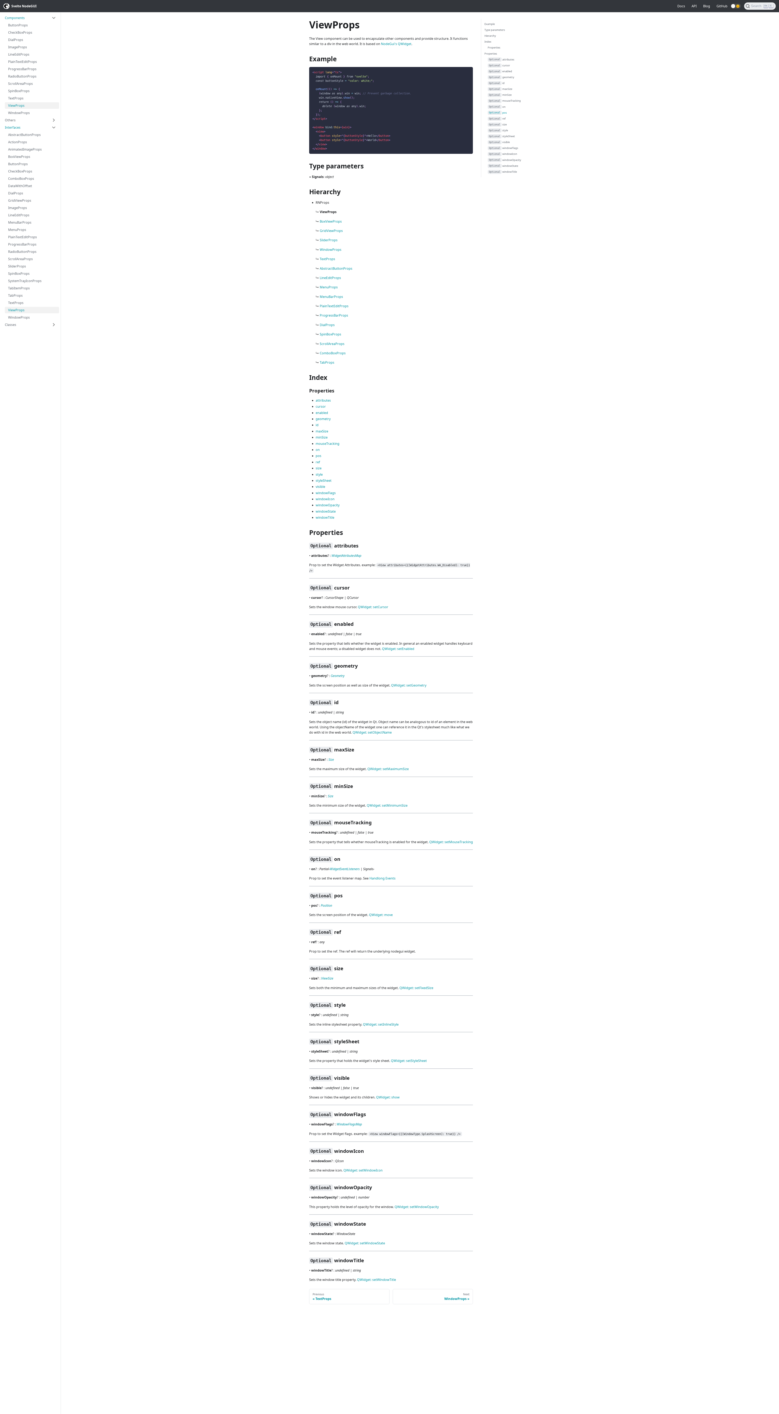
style (319, 474)
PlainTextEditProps (22, 61)
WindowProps (19, 113)
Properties (494, 47)
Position (326, 905)
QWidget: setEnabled (398, 649)
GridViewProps (19, 200)
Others (10, 120)
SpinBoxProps (19, 91)
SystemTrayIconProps (25, 281)
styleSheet (323, 480)
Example (489, 24)
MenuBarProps (19, 222)
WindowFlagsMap (349, 1124)
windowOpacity (328, 505)
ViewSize (327, 978)
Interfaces (12, 127)
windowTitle (325, 517)
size (319, 468)
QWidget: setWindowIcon (363, 1170)
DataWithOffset (20, 186)
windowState (326, 511)
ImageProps (17, 47)
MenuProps (17, 229)
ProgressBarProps (22, 69)
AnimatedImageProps (25, 149)
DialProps (15, 40)
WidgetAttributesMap (346, 555)
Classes (10, 324)
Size (331, 759)
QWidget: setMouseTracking (451, 842)
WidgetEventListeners (345, 869)
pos (318, 456)
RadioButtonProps (22, 76)
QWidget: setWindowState (365, 1243)
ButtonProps (18, 25)
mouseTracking (327, 443)
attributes (323, 400)
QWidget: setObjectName (372, 732)
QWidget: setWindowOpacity (417, 1207)
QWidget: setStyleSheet (409, 1060)
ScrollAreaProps (20, 83)
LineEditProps (18, 54)
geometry (323, 419)
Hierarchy (490, 36)
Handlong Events (382, 878)
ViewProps (16, 105)
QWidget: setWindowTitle (376, 1279)
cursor (321, 406)
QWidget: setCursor (373, 607)
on (318, 449)
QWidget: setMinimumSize (387, 805)
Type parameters (494, 30)
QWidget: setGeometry (408, 685)
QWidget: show (388, 1097)
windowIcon (325, 499)
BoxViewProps (19, 156)
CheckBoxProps (20, 32)
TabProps (15, 295)
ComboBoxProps (21, 178)
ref (318, 462)
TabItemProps (19, 288)
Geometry (337, 676)
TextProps (16, 98)
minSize (322, 437)
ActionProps (17, 142)
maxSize (322, 431)
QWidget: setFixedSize (416, 988)
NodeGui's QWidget (396, 44)
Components (15, 18)
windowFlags (326, 493)
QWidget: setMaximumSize (388, 769)
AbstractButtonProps (24, 135)
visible (320, 486)
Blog (706, 6)
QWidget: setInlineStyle (381, 1024)
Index (487, 41)
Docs (681, 6)
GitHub (722, 6)
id (317, 425)
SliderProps (17, 266)
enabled (322, 413)
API (694, 6)
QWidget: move (381, 915)
